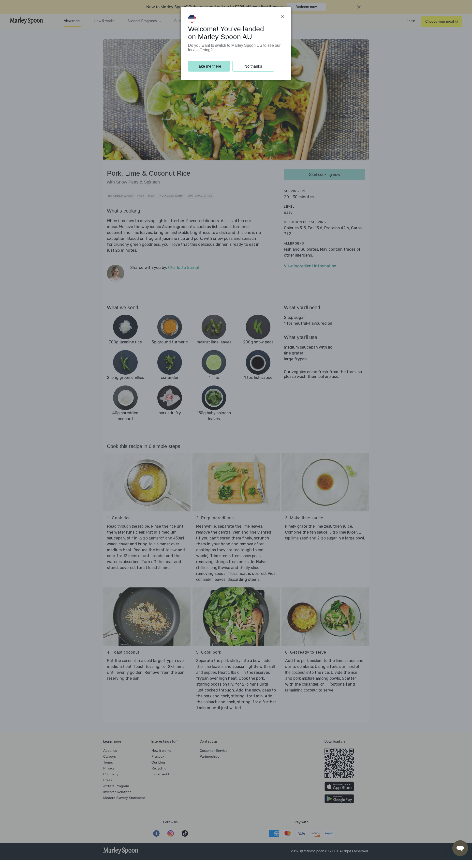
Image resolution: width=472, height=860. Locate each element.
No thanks (253, 66)
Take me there (209, 66)
